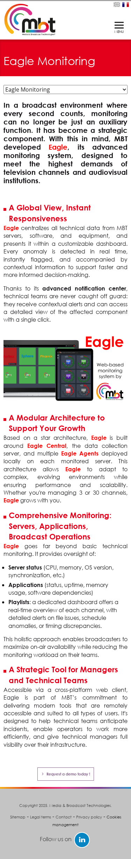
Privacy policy (89, 817)
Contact (64, 817)
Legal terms (40, 817)
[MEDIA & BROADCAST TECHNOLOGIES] (29, 18)
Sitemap (18, 817)
